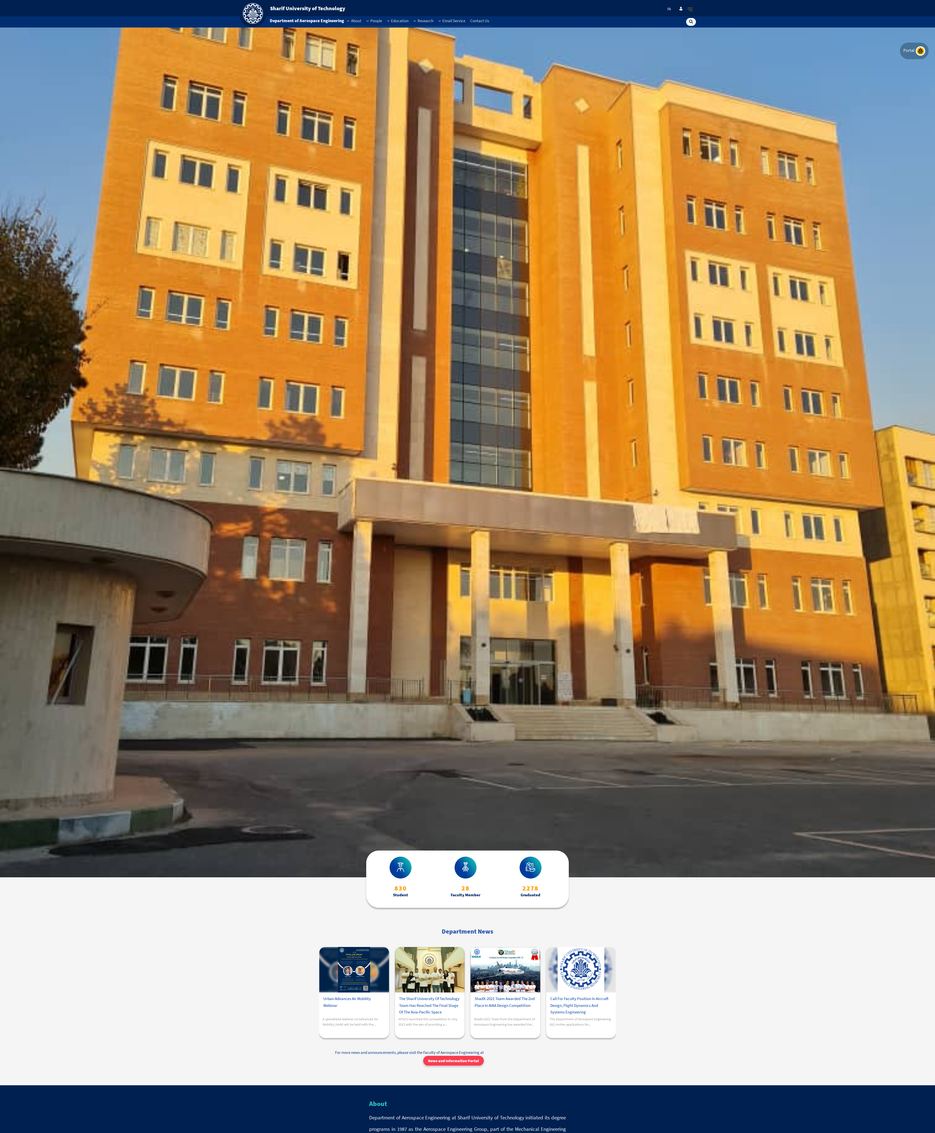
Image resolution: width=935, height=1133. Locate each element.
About (355, 20)
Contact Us (479, 20)
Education (399, 20)
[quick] (690, 9)
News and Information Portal (453, 1060)
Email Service (453, 20)
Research (425, 20)
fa (669, 9)
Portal (909, 50)
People (376, 20)
